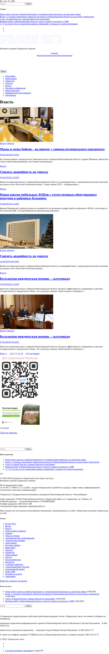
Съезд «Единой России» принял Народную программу (25, 19)
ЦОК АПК (10, 571)
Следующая (34, 353)
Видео (8, 526)
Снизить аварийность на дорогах (24, 172)
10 (11, 353)
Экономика (10, 576)
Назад (2, 353)
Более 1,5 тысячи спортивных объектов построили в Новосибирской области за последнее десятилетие (47, 17)
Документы (10, 95)
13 (19, 353)
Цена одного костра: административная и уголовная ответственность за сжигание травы (40, 14)
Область (9, 83)
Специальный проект (15, 569)
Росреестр (9, 562)
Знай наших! (11, 78)
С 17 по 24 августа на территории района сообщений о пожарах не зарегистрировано (39, 24)
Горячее (8, 533)
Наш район (10, 76)
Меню (3, 71)
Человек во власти (13, 574)
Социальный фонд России (17, 567)
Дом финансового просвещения (19, 538)
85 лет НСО (10, 524)
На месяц (54, 53)
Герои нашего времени (15, 531)
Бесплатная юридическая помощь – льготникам (35, 278)
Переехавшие (11, 555)
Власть (8, 86)
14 (22, 353)
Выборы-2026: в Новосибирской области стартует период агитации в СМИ (34, 21)
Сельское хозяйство (14, 564)
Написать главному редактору (13, 581)
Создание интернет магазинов (19, 650)
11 (14, 353)
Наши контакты (12, 90)
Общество (9, 81)
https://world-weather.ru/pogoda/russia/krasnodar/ (54, 56)
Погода (8, 557)
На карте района (12, 545)
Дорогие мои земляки (15, 540)
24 (27, 353)
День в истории (12, 536)
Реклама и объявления (15, 88)
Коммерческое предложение (18, 93)
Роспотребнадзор (13, 560)
